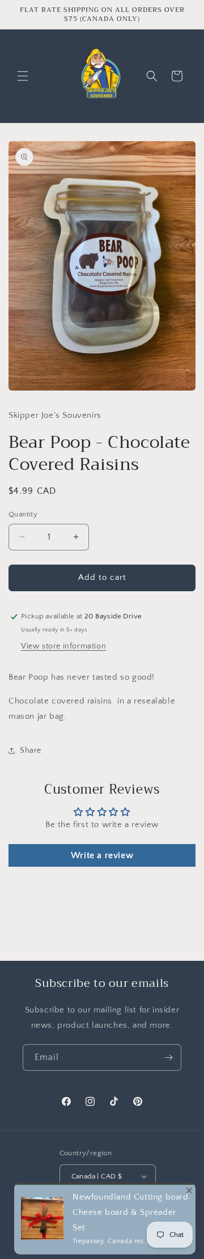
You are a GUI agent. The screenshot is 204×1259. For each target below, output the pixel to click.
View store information (63, 646)
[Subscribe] (168, 1057)
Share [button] (30, 750)
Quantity (22, 514)
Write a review (102, 855)
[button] (22, 75)
